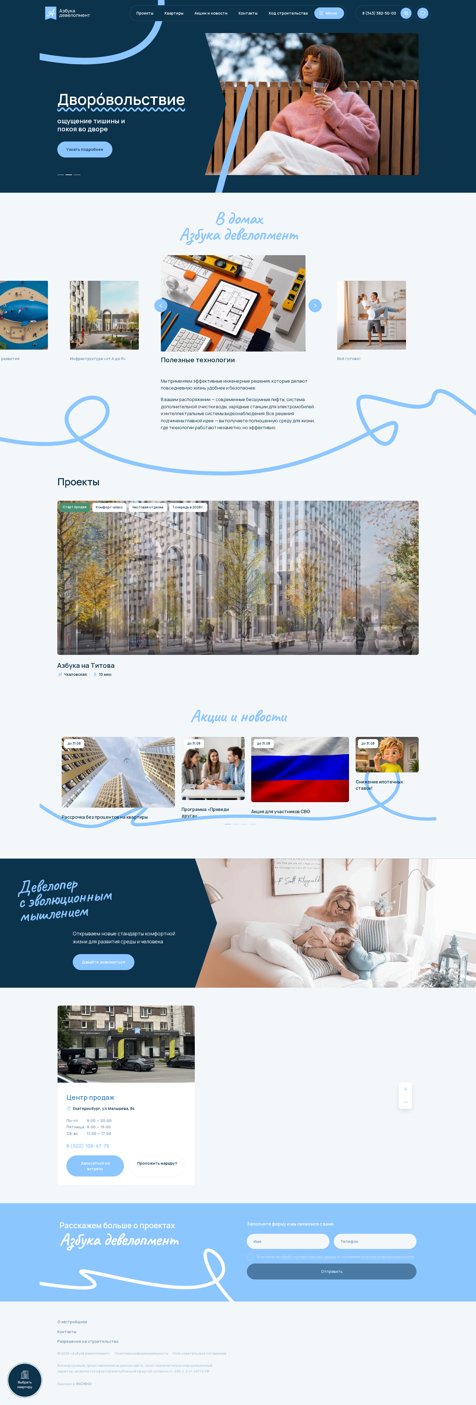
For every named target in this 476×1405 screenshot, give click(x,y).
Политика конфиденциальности (141, 1353)
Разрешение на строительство (87, 1341)
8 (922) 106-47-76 (87, 1146)
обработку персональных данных (308, 1256)
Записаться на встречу (95, 1166)
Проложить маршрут (157, 1163)
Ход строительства (288, 13)
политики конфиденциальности (387, 1256)
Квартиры (173, 13)
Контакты (248, 13)
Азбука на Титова (86, 665)
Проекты (144, 13)
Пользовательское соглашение (199, 1353)
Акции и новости (211, 13)
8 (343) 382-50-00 (379, 13)
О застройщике (72, 1321)
